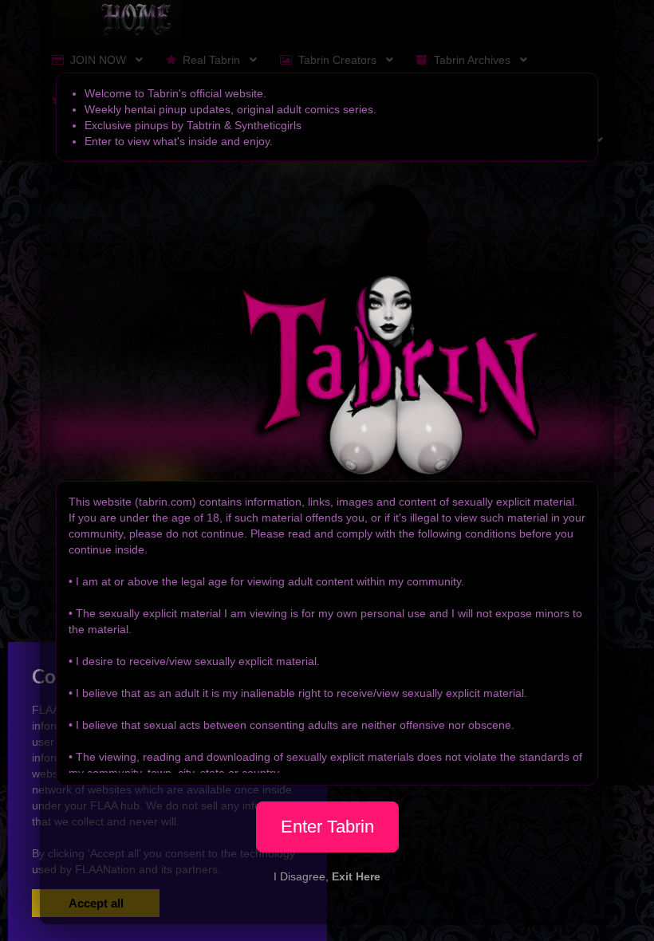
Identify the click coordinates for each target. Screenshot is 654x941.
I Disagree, (327, 876)
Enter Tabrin (327, 827)
